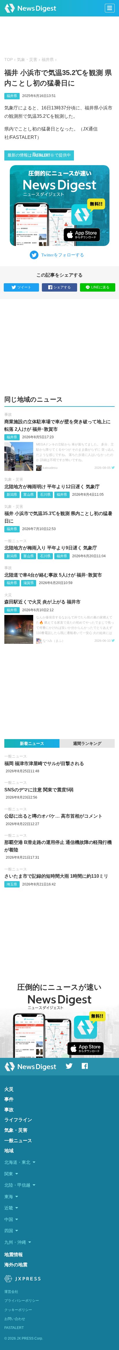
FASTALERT (14, 1328)
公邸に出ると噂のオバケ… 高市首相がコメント (53, 816)
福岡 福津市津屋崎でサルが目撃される (44, 763)
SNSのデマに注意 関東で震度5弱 (38, 789)
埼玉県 (12, 884)
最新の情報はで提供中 (39, 155)
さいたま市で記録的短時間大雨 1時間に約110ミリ (56, 876)
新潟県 (12, 495)
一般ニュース (15, 541)
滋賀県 (28, 583)
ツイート (24, 287)
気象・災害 (27, 59)
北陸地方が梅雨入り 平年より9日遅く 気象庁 (50, 547)
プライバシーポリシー (21, 1301)
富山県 (28, 495)
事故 (8, 414)
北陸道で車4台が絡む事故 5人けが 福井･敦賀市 (53, 575)
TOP (8, 59)
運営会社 (11, 1292)
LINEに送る (100, 287)
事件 (9, 1099)
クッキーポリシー (18, 1310)
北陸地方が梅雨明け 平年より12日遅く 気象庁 (52, 486)
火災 (8, 595)
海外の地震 (15, 1264)
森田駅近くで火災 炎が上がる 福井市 (42, 601)
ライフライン (18, 1119)
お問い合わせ (14, 1319)
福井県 (48, 59)
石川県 (45, 495)
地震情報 (13, 1254)
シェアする (62, 287)
